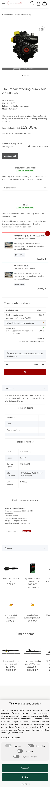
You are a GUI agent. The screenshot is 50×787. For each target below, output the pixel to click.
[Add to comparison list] (42, 29)
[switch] (8, 745)
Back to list (8, 14)
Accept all (25, 768)
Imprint (17, 737)
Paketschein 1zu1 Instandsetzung (20, 323)
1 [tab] (22, 75)
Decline (25, 777)
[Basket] (44, 3)
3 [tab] (28, 75)
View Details (25, 784)
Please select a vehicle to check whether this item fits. (25, 355)
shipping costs (25, 133)
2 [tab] (25, 75)
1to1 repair (26, 531)
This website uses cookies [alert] (25, 703)
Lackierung (10, 328)
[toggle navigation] (3, 1)
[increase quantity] (43, 364)
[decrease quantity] (7, 364)
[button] (32, 3)
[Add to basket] (4, 22)
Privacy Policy (7, 737)
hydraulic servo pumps (20, 106)
